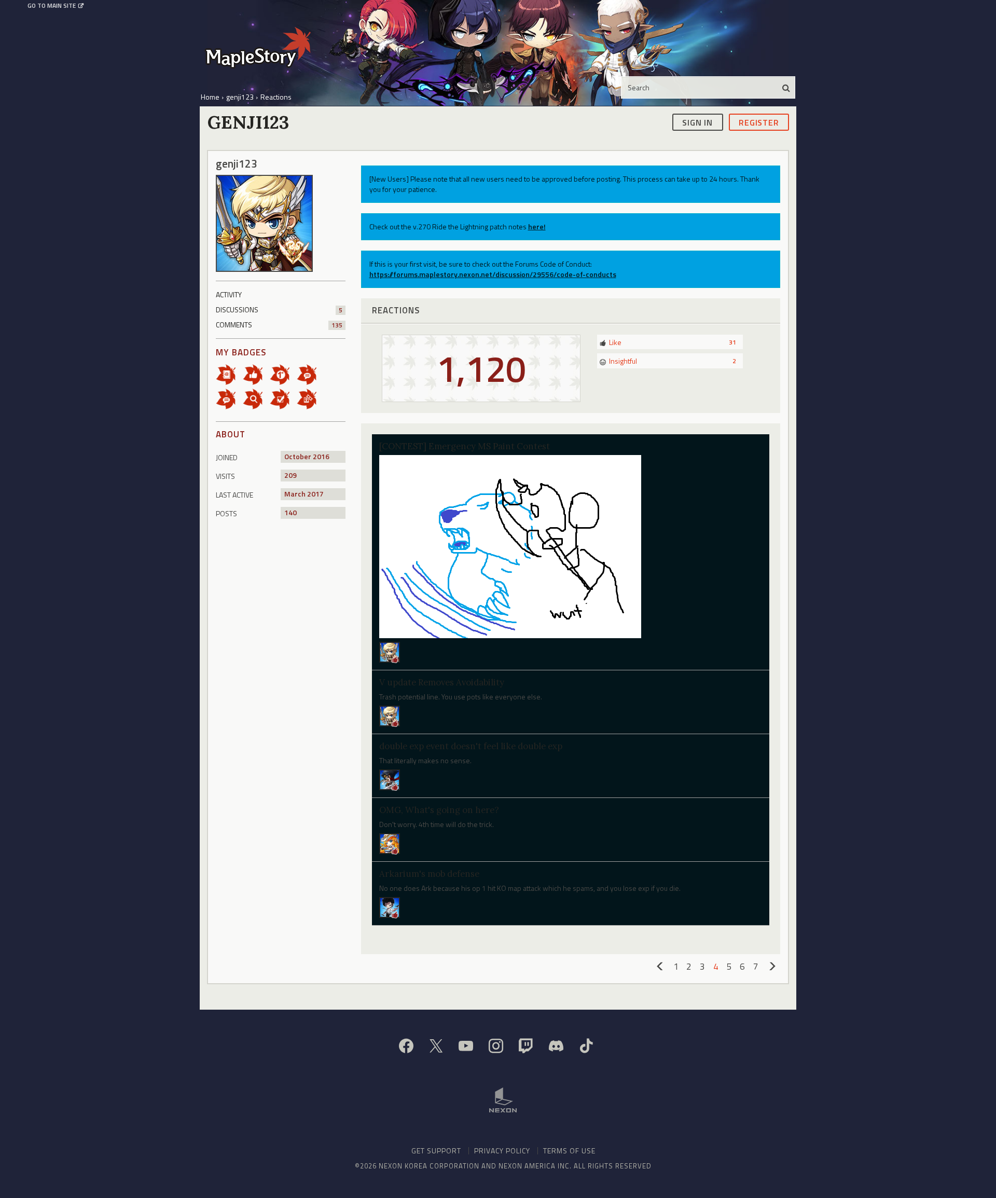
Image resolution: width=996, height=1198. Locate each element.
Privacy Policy (502, 1150)
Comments (279, 324)
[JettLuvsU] (389, 842)
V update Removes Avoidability (441, 682)
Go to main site (51, 5)
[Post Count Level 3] (229, 398)
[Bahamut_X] (389, 906)
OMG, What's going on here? (439, 810)
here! (537, 226)
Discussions (279, 309)
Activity (229, 294)
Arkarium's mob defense (429, 873)
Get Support (436, 1150)
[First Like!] (256, 373)
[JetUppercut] (389, 651)
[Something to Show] (310, 398)
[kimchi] (389, 779)
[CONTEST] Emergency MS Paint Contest (464, 446)
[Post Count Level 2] (310, 373)
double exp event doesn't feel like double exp (470, 746)
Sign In (697, 122)
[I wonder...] (256, 398)
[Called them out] (229, 373)
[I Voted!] (283, 398)
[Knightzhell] (389, 715)
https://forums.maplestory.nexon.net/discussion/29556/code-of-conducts (492, 274)
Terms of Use (569, 1150)
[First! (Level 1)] (283, 373)
